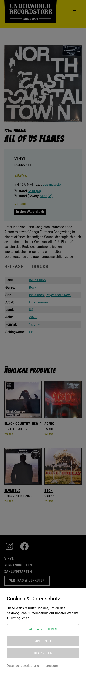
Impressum (50, 666)
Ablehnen (43, 641)
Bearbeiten (43, 653)
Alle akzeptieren (43, 629)
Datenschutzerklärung (23, 666)
